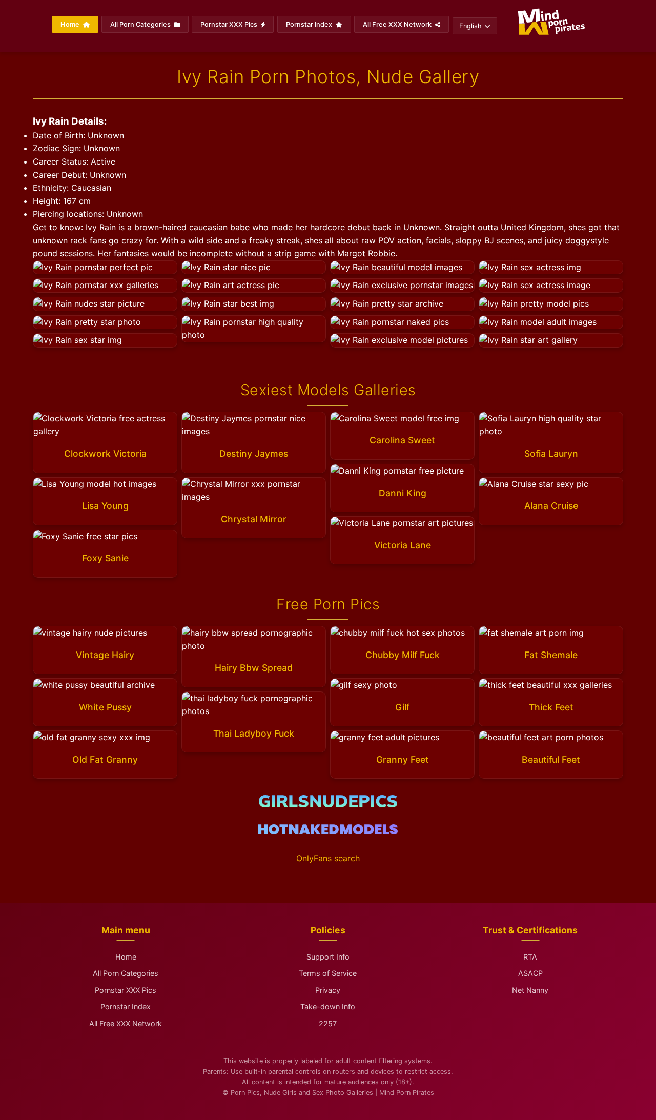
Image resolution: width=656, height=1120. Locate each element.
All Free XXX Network (398, 24)
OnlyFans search (328, 858)
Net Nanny (530, 990)
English (470, 26)
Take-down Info (327, 1006)
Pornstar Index (310, 24)
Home (70, 24)
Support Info (328, 956)
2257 (328, 1023)
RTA (530, 956)
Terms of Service (328, 973)
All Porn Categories (141, 24)
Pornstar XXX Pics (229, 24)
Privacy (327, 990)
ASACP (530, 973)
